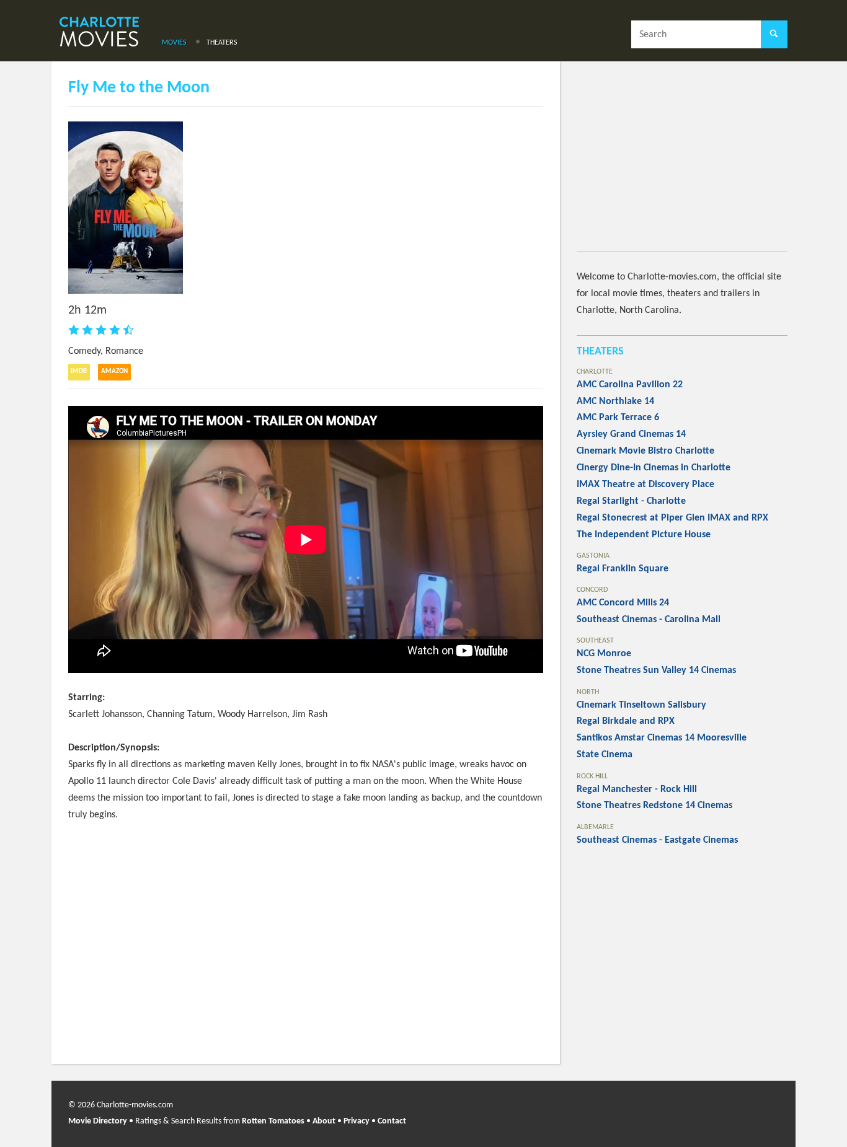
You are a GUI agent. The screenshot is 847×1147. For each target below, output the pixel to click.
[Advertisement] (682, 165)
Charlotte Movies (99, 32)
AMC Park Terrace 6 (618, 418)
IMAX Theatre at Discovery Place (645, 485)
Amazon (114, 371)
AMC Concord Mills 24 (623, 603)
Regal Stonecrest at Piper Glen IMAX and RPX (672, 518)
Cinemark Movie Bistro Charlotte (645, 451)
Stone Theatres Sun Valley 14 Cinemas (656, 670)
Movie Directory (97, 1121)
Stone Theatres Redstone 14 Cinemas (654, 806)
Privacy (357, 1121)
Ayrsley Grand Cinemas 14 (631, 434)
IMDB (79, 371)
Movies (174, 42)
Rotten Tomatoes (273, 1121)
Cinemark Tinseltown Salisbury (641, 705)
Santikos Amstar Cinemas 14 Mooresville (662, 738)
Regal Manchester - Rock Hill (637, 789)
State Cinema (604, 755)
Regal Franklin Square (622, 569)
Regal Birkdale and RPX (626, 721)
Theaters (221, 42)
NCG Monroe (604, 654)
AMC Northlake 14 (615, 402)
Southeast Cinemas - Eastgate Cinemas (657, 840)
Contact (392, 1121)
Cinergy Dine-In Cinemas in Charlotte (653, 468)
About (324, 1121)
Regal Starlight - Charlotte (631, 501)
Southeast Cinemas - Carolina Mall (649, 620)
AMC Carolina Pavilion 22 (630, 385)
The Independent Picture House (644, 535)
